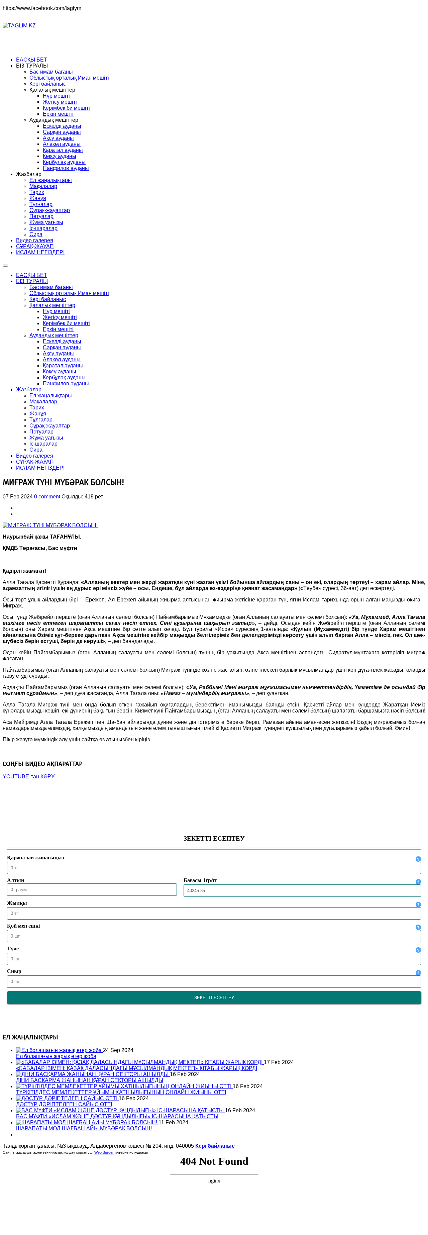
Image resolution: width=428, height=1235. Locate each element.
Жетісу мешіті (60, 317)
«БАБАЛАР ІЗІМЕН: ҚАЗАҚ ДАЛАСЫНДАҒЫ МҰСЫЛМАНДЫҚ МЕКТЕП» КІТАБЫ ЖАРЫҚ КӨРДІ (136, 1068)
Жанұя (37, 413)
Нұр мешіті (56, 311)
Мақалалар (43, 401)
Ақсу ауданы (58, 353)
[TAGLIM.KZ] (19, 25)
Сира (35, 450)
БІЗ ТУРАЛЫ (32, 281)
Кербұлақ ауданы (64, 377)
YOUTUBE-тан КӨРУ (29, 776)
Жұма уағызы (46, 438)
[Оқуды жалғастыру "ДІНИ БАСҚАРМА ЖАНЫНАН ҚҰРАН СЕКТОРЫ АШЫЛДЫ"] (93, 1074)
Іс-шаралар (43, 444)
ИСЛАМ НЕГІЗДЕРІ (40, 468)
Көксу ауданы (59, 371)
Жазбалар (28, 389)
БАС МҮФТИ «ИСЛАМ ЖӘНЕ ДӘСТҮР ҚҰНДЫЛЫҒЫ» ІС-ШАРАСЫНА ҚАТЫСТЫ (117, 1116)
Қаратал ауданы (63, 365)
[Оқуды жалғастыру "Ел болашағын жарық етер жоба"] (59, 1050)
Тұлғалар (40, 419)
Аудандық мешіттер (53, 335)
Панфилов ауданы (66, 383)
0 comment (48, 496)
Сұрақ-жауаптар (49, 426)
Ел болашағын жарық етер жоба (56, 1056)
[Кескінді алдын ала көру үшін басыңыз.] (50, 525)
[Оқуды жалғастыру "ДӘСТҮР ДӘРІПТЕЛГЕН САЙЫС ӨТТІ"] (67, 1098)
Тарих (36, 407)
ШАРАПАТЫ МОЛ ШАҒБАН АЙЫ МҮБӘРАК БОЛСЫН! (84, 1128)
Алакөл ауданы (62, 359)
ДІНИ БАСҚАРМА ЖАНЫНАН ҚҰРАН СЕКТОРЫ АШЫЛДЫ (89, 1080)
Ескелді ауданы (62, 341)
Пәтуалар (41, 432)
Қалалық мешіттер (52, 305)
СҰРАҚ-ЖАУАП (35, 462)
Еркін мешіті (58, 329)
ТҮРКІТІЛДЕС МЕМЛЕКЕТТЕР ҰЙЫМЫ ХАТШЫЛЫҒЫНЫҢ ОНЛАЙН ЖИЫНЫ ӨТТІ (121, 1092)
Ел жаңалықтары (50, 395)
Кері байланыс (47, 299)
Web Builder (104, 1152)
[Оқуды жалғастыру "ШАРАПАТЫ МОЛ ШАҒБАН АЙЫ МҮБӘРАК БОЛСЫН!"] (87, 1122)
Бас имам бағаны (51, 287)
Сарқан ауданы (62, 347)
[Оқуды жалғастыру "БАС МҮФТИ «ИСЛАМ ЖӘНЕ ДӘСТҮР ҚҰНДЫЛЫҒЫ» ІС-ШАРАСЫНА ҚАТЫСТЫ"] (120, 1110)
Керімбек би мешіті (66, 323)
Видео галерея (34, 456)
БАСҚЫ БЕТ (31, 275)
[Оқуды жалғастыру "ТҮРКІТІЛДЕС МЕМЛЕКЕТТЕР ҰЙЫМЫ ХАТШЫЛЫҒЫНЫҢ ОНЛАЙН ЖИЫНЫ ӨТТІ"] (124, 1086)
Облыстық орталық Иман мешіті (69, 293)
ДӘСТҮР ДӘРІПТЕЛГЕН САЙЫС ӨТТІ (64, 1104)
